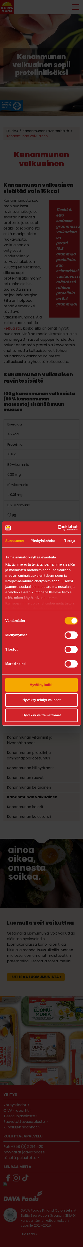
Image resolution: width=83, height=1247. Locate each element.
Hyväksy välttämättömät (41, 715)
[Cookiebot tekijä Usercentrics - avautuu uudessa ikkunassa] (58, 528)
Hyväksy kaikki (41, 685)
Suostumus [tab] (14, 541)
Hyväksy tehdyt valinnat (41, 700)
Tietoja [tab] (69, 541)
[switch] (71, 635)
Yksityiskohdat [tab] (43, 541)
